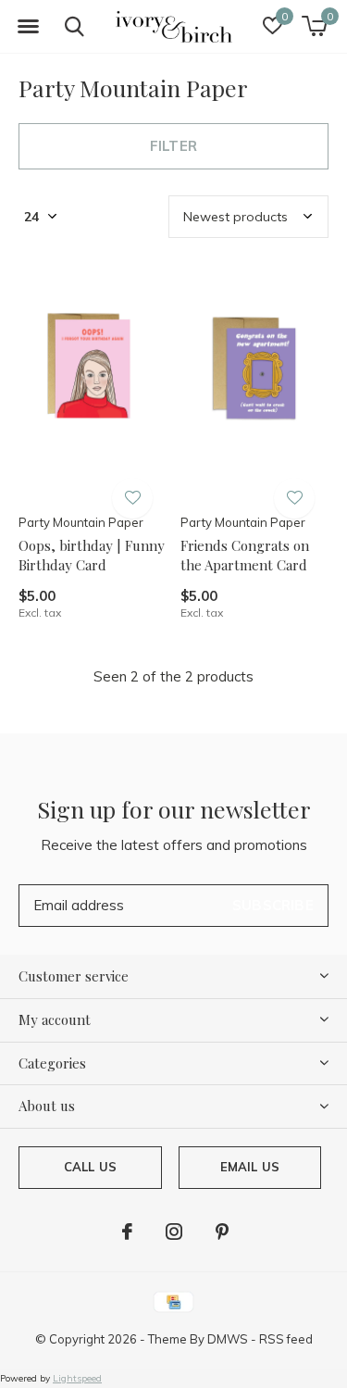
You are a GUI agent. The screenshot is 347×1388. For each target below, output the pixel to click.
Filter (173, 146)
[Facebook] (127, 1231)
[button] (28, 27)
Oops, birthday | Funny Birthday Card (92, 555)
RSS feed (286, 1339)
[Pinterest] (222, 1231)
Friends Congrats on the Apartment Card (244, 555)
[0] (314, 26)
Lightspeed (77, 1378)
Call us (90, 1166)
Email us (249, 1166)
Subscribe (273, 905)
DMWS (227, 1339)
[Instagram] (174, 1231)
